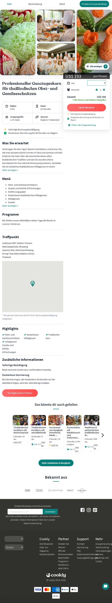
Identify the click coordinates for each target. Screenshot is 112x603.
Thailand (18, 74)
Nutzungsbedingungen (88, 557)
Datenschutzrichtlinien (87, 554)
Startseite (7, 74)
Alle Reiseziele (46, 543)
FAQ (78, 550)
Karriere (99, 554)
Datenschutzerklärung (32, 523)
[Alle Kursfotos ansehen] (17, 42)
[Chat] (105, 586)
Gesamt (71, 97)
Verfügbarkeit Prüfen (20, 393)
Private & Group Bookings (94, 3)
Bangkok (29, 74)
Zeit (73, 83)
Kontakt (80, 543)
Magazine (44, 550)
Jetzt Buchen (86, 107)
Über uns (44, 547)
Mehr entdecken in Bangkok (56, 462)
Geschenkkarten (47, 554)
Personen (75, 90)
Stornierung (82, 547)
